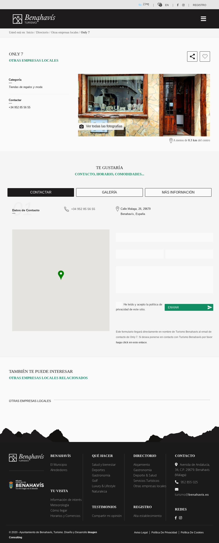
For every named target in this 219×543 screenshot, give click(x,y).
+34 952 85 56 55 (19, 107)
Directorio (42, 32)
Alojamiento (141, 465)
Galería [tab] (109, 192)
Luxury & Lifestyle (103, 486)
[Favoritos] (205, 56)
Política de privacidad (164, 532)
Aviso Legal (141, 532)
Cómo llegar (58, 510)
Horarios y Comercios (65, 516)
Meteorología (59, 505)
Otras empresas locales (64, 32)
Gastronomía (101, 475)
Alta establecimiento (147, 516)
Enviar (173, 307)
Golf (95, 481)
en (167, 5)
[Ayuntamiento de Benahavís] (26, 484)
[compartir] (192, 56)
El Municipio (58, 465)
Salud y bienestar (104, 465)
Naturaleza (99, 491)
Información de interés (66, 500)
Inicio (30, 32)
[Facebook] (176, 5)
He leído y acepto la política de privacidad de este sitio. (139, 307)
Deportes (98, 470)
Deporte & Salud (145, 475)
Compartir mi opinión (107, 516)
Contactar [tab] (41, 192)
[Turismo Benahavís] (26, 457)
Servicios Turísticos (146, 481)
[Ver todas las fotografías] (144, 105)
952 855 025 (189, 482)
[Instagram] (182, 5)
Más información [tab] (178, 192)
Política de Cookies (192, 532)
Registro (199, 5)
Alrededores (58, 470)
